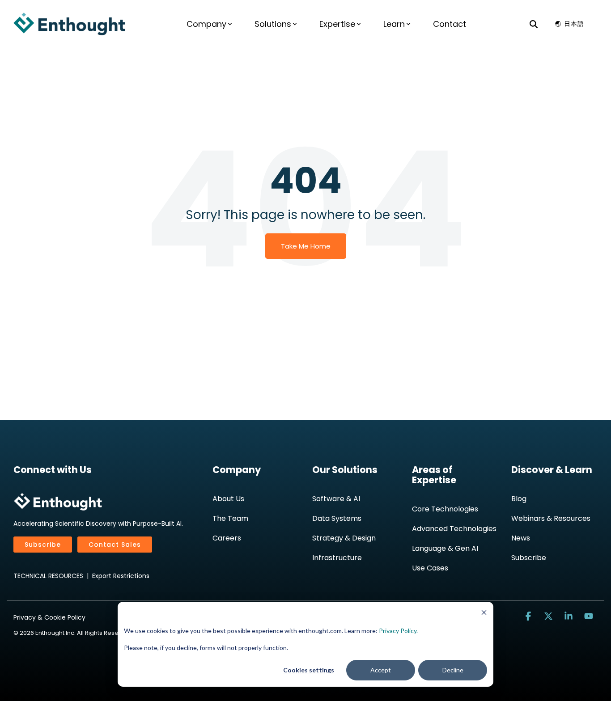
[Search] (533, 23)
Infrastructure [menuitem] (337, 558)
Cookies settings (308, 670)
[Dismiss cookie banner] (484, 613)
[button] (529, 616)
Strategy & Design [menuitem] (344, 538)
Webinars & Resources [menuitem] (550, 518)
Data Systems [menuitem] (336, 518)
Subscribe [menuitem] (528, 558)
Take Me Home (306, 246)
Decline (452, 670)
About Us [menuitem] (228, 499)
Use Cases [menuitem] (430, 568)
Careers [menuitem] (226, 538)
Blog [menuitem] (518, 499)
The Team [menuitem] (230, 518)
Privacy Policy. (398, 630)
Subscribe (43, 544)
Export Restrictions (120, 575)
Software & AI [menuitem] (336, 499)
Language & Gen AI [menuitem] (445, 548)
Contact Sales (115, 544)
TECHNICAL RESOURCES (48, 575)
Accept (380, 670)
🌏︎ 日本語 (569, 23)
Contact (449, 24)
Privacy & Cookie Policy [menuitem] (49, 617)
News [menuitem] (520, 538)
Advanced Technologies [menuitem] (454, 529)
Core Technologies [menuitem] (445, 509)
